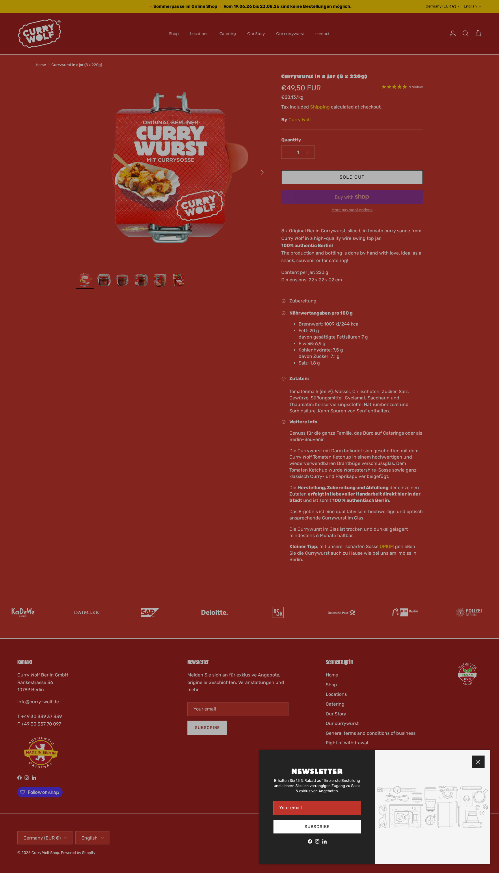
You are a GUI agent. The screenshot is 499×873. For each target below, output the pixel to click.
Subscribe (317, 826)
